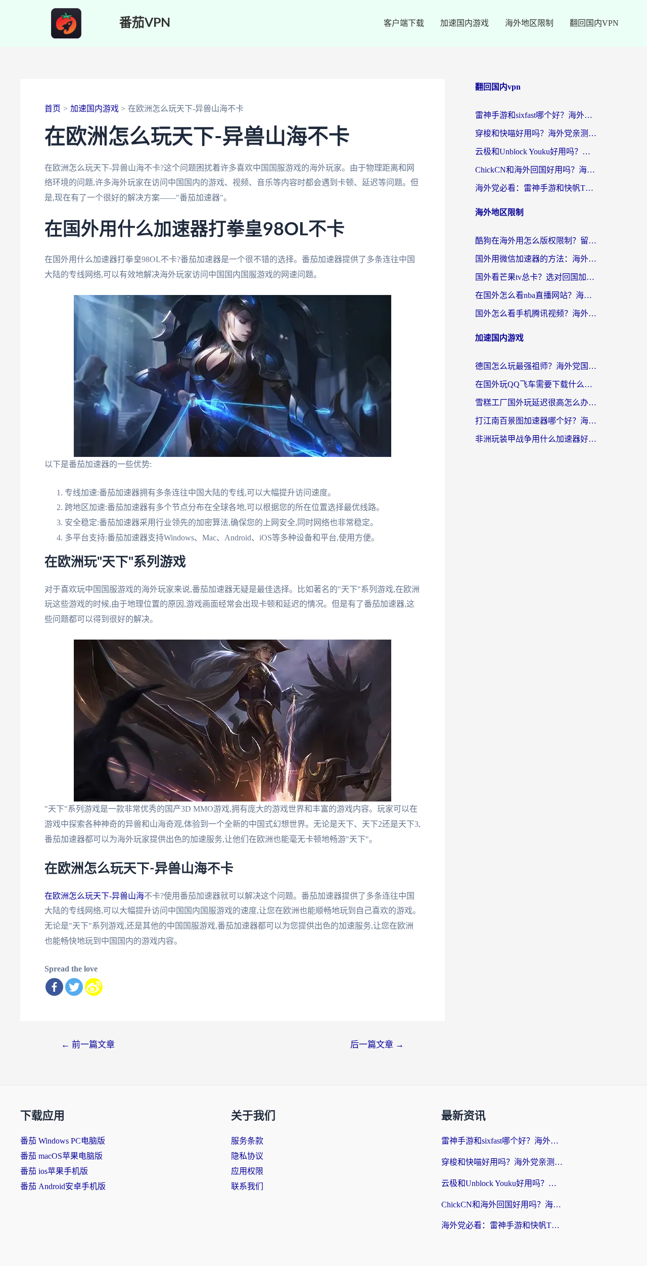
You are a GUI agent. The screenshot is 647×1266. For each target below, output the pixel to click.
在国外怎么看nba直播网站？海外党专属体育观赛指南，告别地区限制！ (535, 295)
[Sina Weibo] (94, 987)
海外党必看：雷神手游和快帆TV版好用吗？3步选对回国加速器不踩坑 (535, 188)
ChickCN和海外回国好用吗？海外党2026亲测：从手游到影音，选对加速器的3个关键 (535, 169)
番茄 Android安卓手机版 (63, 1186)
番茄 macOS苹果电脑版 (61, 1156)
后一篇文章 (377, 1044)
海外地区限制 (529, 23)
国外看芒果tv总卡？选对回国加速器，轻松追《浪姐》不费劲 (535, 277)
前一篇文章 (88, 1044)
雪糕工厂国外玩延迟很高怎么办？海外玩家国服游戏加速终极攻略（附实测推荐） (535, 402)
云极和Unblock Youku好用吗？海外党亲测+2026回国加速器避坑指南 (535, 151)
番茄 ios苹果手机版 (54, 1171)
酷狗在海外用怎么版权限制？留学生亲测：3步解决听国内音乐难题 (535, 240)
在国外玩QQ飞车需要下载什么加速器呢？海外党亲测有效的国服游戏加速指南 (535, 384)
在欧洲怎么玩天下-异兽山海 (94, 896)
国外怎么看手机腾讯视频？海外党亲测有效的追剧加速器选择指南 (535, 313)
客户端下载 (404, 23)
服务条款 (247, 1140)
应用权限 (247, 1171)
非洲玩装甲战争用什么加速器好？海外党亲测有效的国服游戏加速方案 (535, 439)
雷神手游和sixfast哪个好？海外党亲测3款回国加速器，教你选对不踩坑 (535, 115)
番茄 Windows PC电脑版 (62, 1140)
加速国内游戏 (464, 23)
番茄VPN (144, 23)
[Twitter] (74, 987)
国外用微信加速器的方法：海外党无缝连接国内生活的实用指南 (535, 259)
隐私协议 (247, 1156)
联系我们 (247, 1186)
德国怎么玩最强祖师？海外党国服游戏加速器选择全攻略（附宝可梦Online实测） (535, 366)
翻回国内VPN (594, 23)
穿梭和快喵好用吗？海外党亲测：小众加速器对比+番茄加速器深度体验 (535, 133)
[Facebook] (54, 987)
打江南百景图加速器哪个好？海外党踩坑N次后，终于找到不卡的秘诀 (535, 420)
